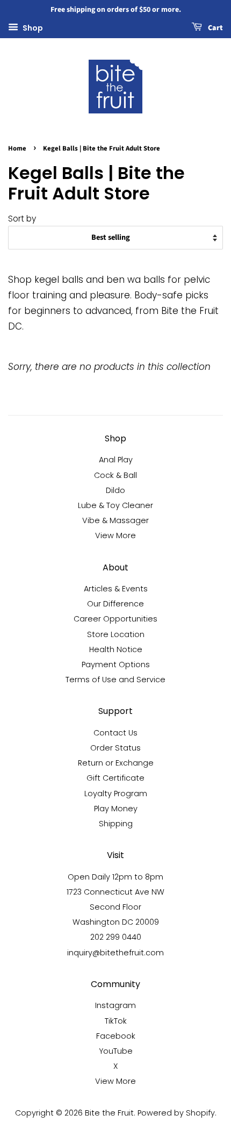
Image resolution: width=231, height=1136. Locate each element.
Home (17, 148)
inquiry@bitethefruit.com (115, 952)
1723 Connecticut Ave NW (115, 892)
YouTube (116, 1051)
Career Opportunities (115, 618)
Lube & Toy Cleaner (115, 505)
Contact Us (115, 732)
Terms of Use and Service (115, 679)
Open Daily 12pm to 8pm (115, 876)
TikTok (116, 1021)
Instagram (115, 1005)
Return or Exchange (116, 763)
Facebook (115, 1036)
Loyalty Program (115, 793)
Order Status (115, 747)
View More (115, 535)
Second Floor (115, 907)
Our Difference (115, 603)
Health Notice (115, 649)
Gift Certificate (115, 778)
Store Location (116, 634)
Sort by (22, 218)
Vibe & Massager (115, 520)
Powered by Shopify (176, 1113)
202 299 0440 (115, 937)
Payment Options (116, 664)
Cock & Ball (115, 475)
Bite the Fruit (109, 1113)
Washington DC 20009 (116, 922)
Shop (32, 27)
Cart (214, 28)
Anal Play (116, 459)
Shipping (116, 823)
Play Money (116, 808)
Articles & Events (116, 588)
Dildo (115, 490)
